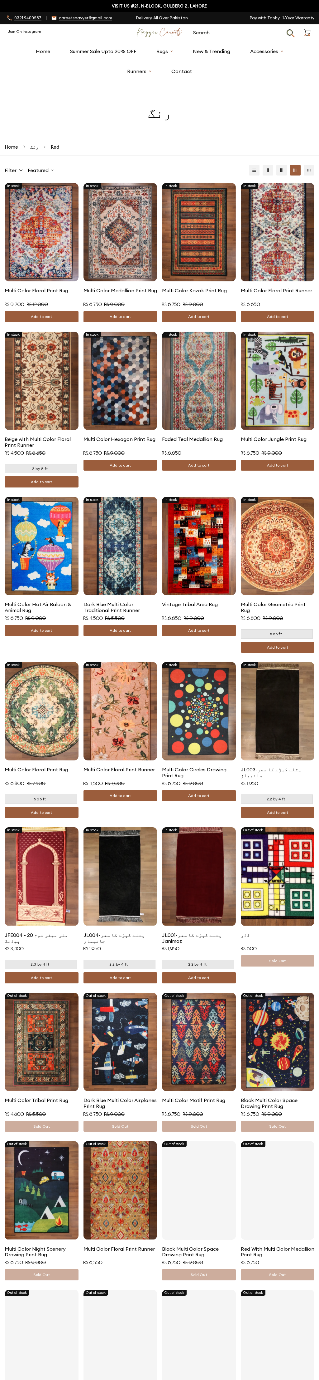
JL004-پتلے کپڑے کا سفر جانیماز (114, 938)
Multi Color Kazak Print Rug (194, 291)
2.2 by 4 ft (276, 799)
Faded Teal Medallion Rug (192, 439)
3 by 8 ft (40, 468)
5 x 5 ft (276, 633)
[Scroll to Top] (307, 1346)
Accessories (264, 51)
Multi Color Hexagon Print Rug (119, 439)
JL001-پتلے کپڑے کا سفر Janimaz (192, 938)
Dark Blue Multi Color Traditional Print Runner (111, 607)
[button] (307, 40)
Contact (181, 71)
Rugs (162, 51)
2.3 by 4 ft (40, 964)
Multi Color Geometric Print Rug (273, 607)
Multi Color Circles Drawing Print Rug (194, 773)
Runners (136, 71)
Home (43, 51)
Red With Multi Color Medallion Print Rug (277, 1252)
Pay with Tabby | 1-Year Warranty (282, 17)
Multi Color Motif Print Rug (193, 1100)
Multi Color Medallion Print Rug (120, 291)
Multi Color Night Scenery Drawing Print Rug (35, 1252)
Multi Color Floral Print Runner (276, 291)
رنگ (34, 147)
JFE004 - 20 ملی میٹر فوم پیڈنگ (36, 938)
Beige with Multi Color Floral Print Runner (38, 442)
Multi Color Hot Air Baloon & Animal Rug (38, 607)
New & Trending (211, 51)
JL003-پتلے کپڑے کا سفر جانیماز (271, 773)
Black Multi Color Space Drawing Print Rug (269, 1103)
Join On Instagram (24, 31)
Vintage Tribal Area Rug (190, 604)
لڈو (245, 935)
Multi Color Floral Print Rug (36, 291)
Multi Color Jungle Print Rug (274, 439)
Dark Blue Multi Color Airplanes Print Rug (120, 1103)
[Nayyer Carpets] (159, 32)
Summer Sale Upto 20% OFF (103, 51)
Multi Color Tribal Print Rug (36, 1100)
